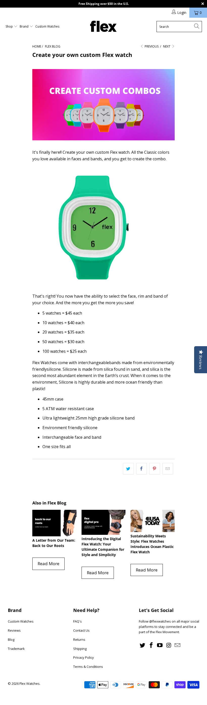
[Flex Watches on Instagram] (169, 645)
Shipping (80, 648)
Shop (10, 26)
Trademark (16, 648)
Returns (79, 639)
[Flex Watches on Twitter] (142, 645)
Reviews (14, 630)
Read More (48, 563)
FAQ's (77, 621)
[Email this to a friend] (167, 469)
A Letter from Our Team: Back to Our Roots (53, 543)
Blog (11, 639)
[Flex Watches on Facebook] (151, 645)
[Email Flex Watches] (178, 645)
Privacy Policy (83, 657)
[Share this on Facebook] (141, 469)
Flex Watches (29, 683)
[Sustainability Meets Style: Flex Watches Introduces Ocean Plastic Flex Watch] (153, 521)
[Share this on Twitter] (128, 469)
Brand (24, 26)
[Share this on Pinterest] (154, 469)
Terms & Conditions (88, 666)
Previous (151, 46)
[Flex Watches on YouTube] (160, 645)
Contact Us (81, 630)
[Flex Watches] (103, 27)
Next (167, 46)
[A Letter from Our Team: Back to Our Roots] (54, 523)
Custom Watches (47, 26)
